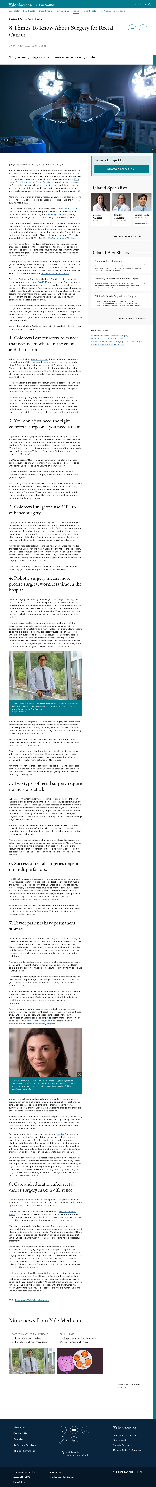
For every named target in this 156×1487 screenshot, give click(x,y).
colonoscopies (38, 285)
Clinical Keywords (24, 1451)
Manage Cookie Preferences (127, 1450)
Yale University (120, 1440)
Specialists (14, 11)
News (76, 11)
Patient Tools (89, 11)
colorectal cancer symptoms (55, 273)
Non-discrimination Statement (62, 1477)
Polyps (12, 383)
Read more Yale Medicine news (32, 1300)
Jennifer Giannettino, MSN (37, 1021)
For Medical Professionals (112, 11)
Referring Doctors (24, 1445)
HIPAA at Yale (55, 1472)
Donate (18, 1439)
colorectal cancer (39, 359)
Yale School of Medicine (124, 1435)
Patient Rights (19, 1482)
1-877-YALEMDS (47, 5)
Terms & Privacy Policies (24, 1472)
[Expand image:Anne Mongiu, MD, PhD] (79, 1074)
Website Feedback (122, 1445)
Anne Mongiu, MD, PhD (56, 214)
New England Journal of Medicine (59, 238)
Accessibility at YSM (22, 1477)
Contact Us (20, 1433)
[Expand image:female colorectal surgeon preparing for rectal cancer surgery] (153, 150)
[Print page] (132, 28)
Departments (45, 11)
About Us (19, 1427)
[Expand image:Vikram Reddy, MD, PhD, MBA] (79, 697)
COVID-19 (42, 282)
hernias (60, 1134)
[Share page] (143, 28)
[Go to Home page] (20, 5)
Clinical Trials (62, 11)
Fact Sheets (29, 11)
